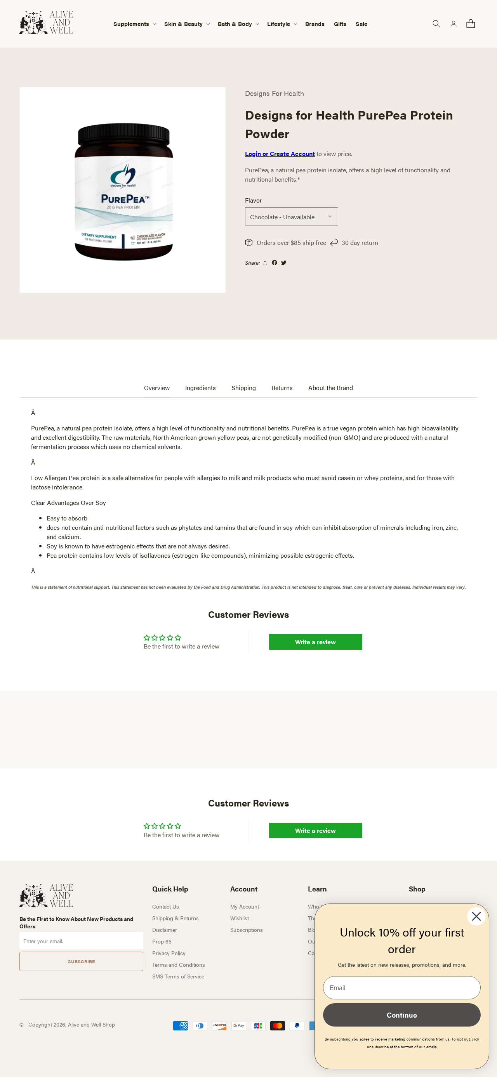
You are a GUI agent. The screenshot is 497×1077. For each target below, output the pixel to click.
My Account (244, 906)
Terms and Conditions (178, 964)
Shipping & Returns (175, 918)
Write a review (315, 641)
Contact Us (165, 906)
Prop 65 (162, 941)
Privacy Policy (169, 953)
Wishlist (239, 918)
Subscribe (81, 961)
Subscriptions (246, 929)
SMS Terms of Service (178, 976)
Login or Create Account (280, 153)
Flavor (253, 200)
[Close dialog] (476, 916)
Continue (402, 1015)
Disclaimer (164, 929)
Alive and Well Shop (91, 1024)
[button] (134, 24)
